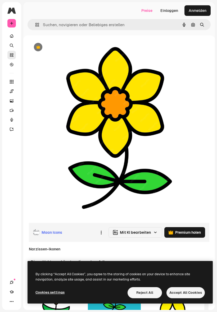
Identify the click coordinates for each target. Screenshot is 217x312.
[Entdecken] (11, 64)
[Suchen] (11, 45)
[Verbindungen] (11, 282)
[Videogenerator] (11, 110)
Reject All (144, 292)
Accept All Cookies (185, 292)
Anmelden (197, 10)
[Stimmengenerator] (11, 120)
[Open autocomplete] (35, 25)
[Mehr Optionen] (101, 232)
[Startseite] (11, 36)
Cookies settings (50, 292)
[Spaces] (11, 91)
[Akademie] (11, 292)
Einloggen (169, 10)
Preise (146, 10)
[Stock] (11, 55)
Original (62, 47)
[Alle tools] (11, 81)
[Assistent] (11, 129)
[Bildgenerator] (11, 101)
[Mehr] (11, 301)
